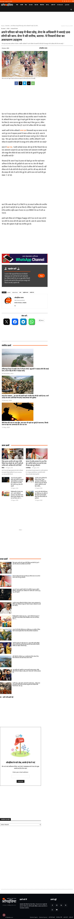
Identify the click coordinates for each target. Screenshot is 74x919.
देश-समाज (7, 25)
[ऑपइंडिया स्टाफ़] (8, 301)
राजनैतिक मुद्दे (4, 458)
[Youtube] (73, 1)
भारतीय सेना (32, 292)
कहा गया (9, 147)
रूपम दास (23, 130)
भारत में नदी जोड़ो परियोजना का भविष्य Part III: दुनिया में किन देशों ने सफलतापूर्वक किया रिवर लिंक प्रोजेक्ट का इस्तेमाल (41, 495)
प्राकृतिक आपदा (25, 292)
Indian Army (15, 292)
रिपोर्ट (8, 28)
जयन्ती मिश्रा (28, 467)
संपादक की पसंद (14, 28)
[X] (69, 1)
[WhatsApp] (71, 1)
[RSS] (67, 1)
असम (20, 292)
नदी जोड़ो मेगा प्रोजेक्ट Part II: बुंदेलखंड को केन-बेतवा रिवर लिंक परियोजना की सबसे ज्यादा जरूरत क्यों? (26, 657)
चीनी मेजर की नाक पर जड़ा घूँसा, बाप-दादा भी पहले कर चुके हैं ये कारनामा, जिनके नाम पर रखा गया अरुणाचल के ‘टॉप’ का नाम (25, 424)
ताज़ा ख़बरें (4, 559)
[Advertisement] (11, 514)
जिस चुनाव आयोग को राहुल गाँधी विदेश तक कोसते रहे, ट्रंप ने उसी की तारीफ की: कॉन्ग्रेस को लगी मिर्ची (12, 463)
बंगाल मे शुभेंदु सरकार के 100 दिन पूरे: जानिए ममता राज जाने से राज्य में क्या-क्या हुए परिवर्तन (36, 463)
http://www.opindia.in (19, 300)
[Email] (29, 83)
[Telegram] (24, 83)
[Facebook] (63, 1)
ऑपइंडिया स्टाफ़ (43, 48)
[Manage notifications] (4, 915)
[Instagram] (65, 1)
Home (2, 25)
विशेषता (3, 467)
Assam (8, 292)
